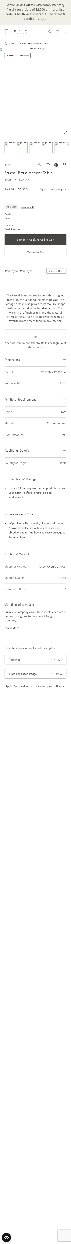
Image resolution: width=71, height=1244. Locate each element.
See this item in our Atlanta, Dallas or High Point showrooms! (35, 345)
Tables (12, 43)
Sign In (43, 189)
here (43, 19)
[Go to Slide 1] (10, 147)
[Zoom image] (65, 132)
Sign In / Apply (12, 686)
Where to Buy (35, 252)
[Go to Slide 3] (35, 147)
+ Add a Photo (56, 271)
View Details (27, 206)
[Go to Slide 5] (60, 147)
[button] (35, 93)
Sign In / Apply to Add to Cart (35, 240)
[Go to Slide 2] (22, 147)
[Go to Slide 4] (47, 147)
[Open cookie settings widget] (6, 1237)
